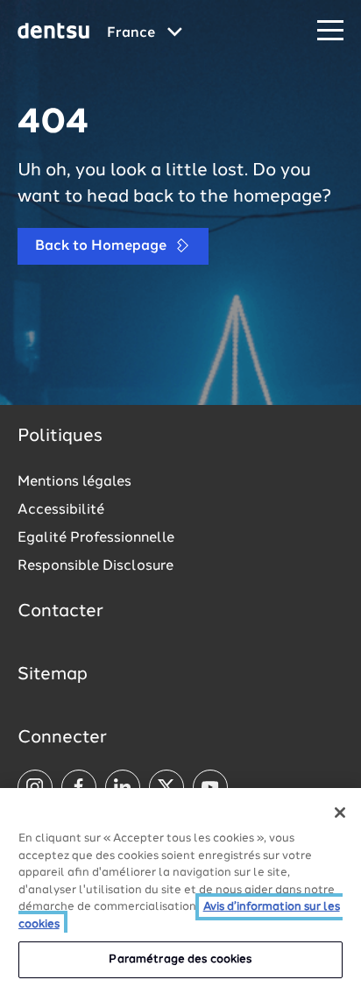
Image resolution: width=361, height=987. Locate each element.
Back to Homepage (102, 246)
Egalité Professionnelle (96, 538)
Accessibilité (61, 510)
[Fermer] (340, 812)
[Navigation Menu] (330, 31)
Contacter (60, 612)
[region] (180, 887)
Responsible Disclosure (95, 566)
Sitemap (53, 675)
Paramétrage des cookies (180, 959)
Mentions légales (74, 482)
